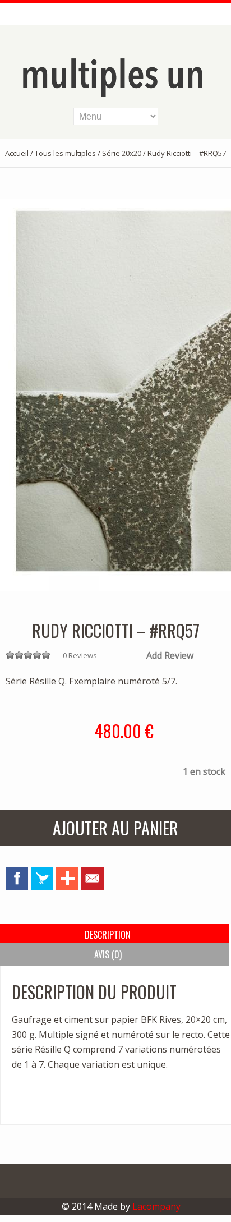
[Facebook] (17, 878)
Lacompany (156, 1206)
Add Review (169, 655)
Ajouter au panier (115, 827)
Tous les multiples (65, 153)
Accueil (17, 153)
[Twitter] (42, 878)
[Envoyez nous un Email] (92, 878)
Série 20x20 (121, 153)
